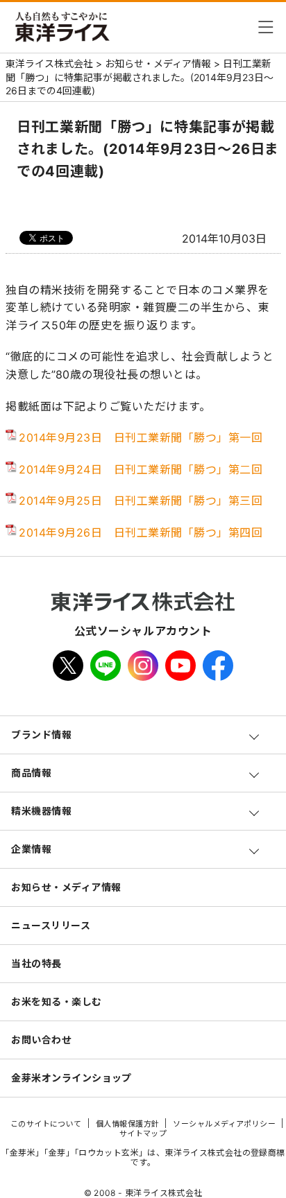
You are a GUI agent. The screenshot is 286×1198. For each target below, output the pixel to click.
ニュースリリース (50, 925)
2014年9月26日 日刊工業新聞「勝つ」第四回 (140, 532)
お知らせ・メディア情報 (66, 887)
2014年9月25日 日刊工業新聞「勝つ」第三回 (140, 500)
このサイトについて (46, 1124)
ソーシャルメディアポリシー (224, 1124)
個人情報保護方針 (128, 1124)
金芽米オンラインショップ (71, 1078)
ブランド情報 (41, 734)
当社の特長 (36, 963)
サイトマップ (143, 1133)
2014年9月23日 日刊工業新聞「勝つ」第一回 (140, 437)
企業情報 (31, 849)
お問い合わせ (41, 1039)
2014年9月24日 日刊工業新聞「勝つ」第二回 (140, 469)
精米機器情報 (41, 811)
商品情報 (31, 773)
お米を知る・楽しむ (56, 1001)
